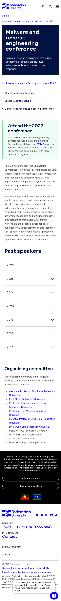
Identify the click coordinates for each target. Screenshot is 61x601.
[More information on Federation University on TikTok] (56, 515)
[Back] (12, 16)
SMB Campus (43, 144)
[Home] (14, 6)
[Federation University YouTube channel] (37, 515)
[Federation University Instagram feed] (46, 515)
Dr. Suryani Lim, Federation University (29, 426)
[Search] (50, 6)
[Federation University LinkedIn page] (51, 515)
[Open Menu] (57, 6)
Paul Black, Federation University (27, 399)
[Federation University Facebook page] (41, 515)
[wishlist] (43, 6)
